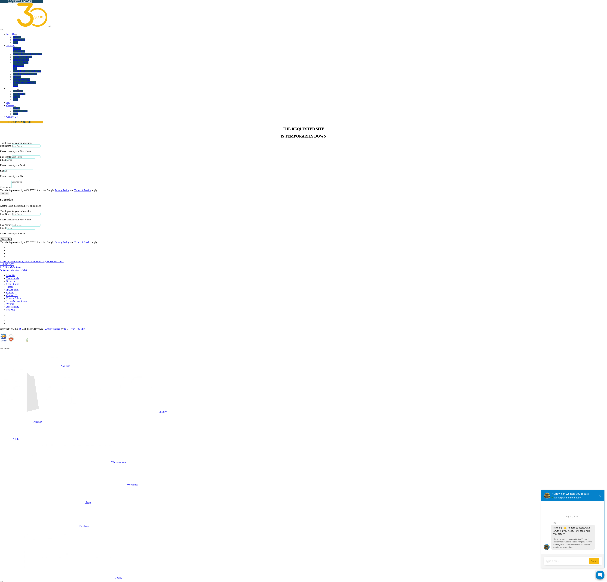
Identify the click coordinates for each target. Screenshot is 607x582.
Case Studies (19, 94)
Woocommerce (118, 462)
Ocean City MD (77, 329)
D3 (20, 329)
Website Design (52, 329)
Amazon (37, 421)
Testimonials (19, 39)
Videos (16, 96)
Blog (8, 102)
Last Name (5, 156)
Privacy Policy (62, 190)
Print (15, 68)
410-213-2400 (7, 264)
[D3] (23, 26)
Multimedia (18, 65)
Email (3, 159)
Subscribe (5, 239)
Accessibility (12, 306)
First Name (5, 145)
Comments (5, 187)
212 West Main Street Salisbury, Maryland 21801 (13, 268)
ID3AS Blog (12, 289)
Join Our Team (20, 111)
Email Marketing (21, 59)
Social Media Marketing (25, 74)
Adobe (16, 439)
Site (2, 170)
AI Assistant (19, 51)
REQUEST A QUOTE (20, 1)
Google (118, 577)
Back (15, 42)
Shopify (162, 411)
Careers (10, 105)
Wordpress (132, 484)
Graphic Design (20, 62)
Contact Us (12, 116)
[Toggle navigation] (1, 29)
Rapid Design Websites (24, 82)
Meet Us (10, 34)
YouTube (65, 366)
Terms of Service (82, 190)
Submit (4, 193)
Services (10, 45)
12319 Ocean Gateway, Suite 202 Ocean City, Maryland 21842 (32, 261)
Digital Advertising (22, 57)
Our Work (18, 91)
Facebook (84, 526)
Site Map (10, 309)
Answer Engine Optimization (27, 54)
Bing (88, 502)
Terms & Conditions (16, 301)
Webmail (10, 304)
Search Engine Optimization (27, 71)
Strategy (17, 76)
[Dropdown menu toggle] (16, 34)
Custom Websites (21, 79)
